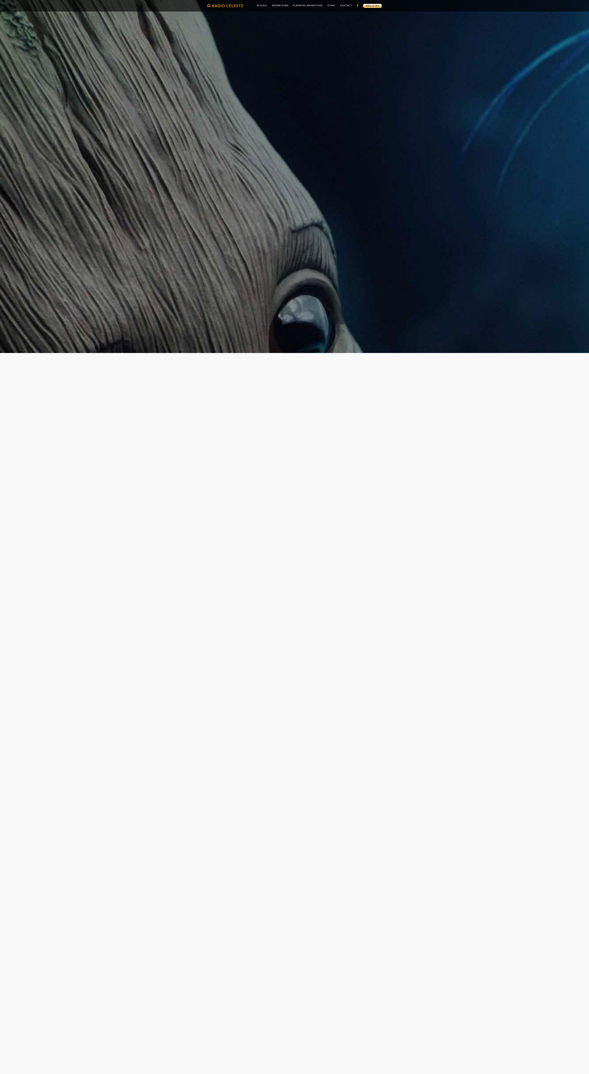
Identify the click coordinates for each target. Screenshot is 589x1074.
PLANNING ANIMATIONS (308, 5)
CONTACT (346, 5)
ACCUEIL (262, 5)
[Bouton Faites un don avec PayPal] (372, 6)
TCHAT (331, 5)
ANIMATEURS (280, 5)
